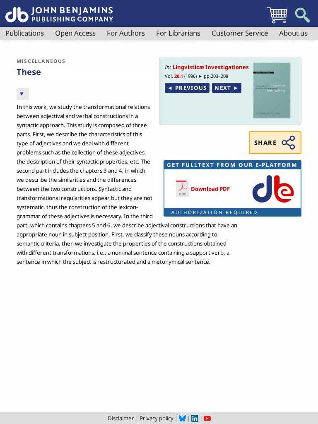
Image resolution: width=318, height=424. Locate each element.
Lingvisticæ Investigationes (211, 67)
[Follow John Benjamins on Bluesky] (182, 418)
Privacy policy (156, 418)
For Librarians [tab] (178, 33)
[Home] (59, 10)
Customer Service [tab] (240, 33)
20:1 (178, 76)
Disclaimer (121, 418)
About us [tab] (293, 33)
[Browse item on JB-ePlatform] (273, 203)
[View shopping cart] (277, 23)
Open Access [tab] (75, 33)
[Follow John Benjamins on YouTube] (207, 418)
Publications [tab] (24, 33)
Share (265, 142)
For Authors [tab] (126, 33)
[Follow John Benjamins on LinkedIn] (194, 418)
